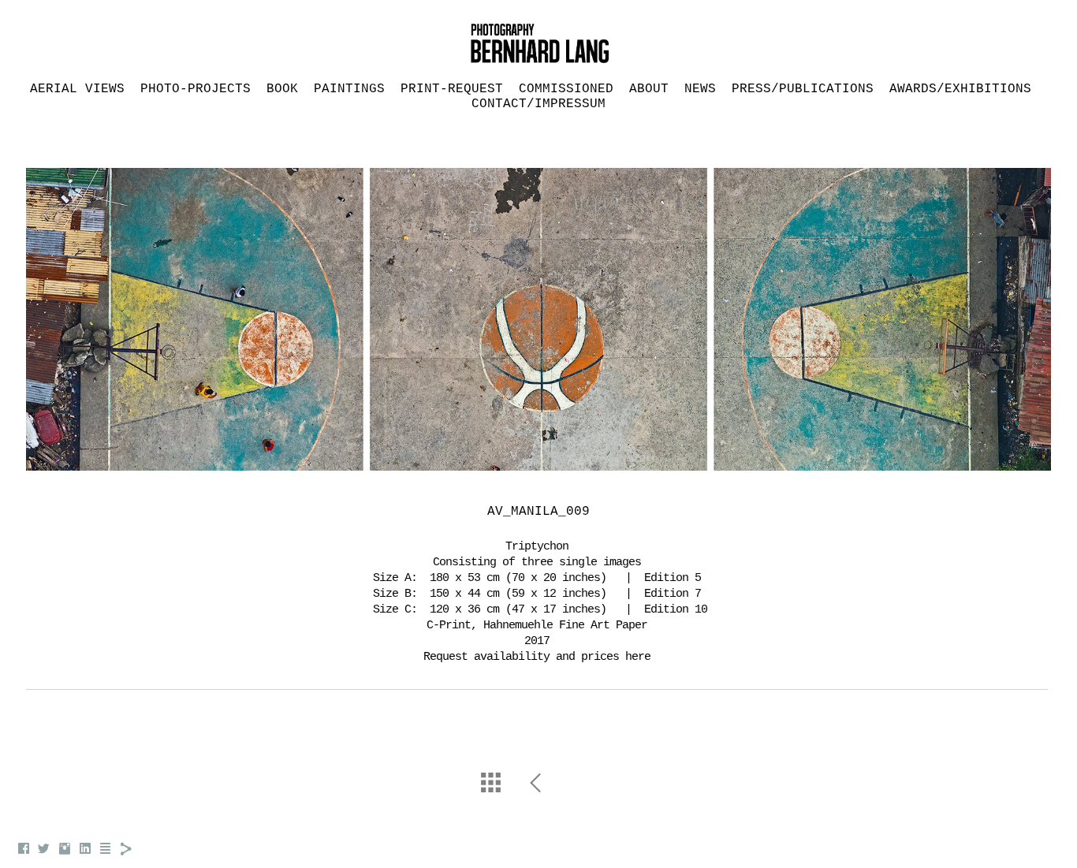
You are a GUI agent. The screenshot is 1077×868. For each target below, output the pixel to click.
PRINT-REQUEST (452, 89)
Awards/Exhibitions (960, 89)
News (700, 89)
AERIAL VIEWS (77, 89)
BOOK (282, 89)
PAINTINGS (349, 89)
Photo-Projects (195, 89)
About (649, 89)
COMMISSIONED (566, 89)
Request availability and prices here (536, 657)
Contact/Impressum (538, 104)
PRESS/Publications (803, 89)
